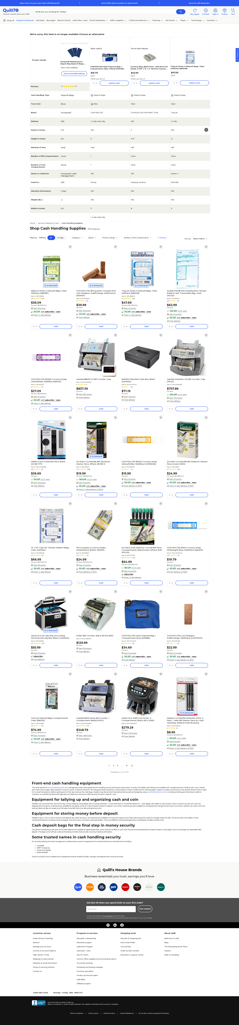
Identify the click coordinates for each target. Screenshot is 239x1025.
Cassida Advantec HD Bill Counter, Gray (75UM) (186, 380)
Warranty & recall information (45, 963)
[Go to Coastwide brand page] (90, 887)
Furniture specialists (85, 971)
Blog (166, 942)
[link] (70, 247)
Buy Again (51, 20)
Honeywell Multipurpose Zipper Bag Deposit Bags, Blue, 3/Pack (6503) (72, 64)
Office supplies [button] (116, 20)
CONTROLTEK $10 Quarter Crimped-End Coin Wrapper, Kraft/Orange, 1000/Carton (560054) (96, 293)
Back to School (64, 20)
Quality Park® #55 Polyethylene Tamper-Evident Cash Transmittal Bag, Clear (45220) (187, 293)
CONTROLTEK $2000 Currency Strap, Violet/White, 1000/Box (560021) (49, 380)
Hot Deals (40, 20)
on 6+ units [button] (182, 311)
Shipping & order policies (43, 959)
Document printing (84, 963)
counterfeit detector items (157, 792)
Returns (36, 942)
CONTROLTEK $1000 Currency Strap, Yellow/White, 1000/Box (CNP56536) (139, 462)
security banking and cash (58, 787)
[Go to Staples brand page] (125, 887)
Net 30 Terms (82, 955)
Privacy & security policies (44, 967)
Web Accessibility (171, 955)
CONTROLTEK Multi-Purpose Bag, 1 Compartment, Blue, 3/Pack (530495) (107, 68)
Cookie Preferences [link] (127, 1013)
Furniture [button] (211, 20)
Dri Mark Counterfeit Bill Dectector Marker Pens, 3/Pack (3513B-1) (93, 462)
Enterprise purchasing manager (90, 967)
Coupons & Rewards (25, 20)
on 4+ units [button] (181, 738)
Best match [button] (199, 238)
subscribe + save (80, 20)
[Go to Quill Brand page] (78, 887)
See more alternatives (74, 73)
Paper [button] (183, 20)
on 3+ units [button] (182, 395)
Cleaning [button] (156, 20)
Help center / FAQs (41, 955)
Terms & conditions (76, 1013)
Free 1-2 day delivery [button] (42, 315)
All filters (163, 238)
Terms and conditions (107, 916)
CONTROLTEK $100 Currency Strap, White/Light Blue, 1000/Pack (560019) (185, 548)
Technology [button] (196, 20)
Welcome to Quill (171, 938)
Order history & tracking (43, 938)
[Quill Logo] (11, 10)
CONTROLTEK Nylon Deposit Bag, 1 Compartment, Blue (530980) (139, 636)
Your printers (125, 947)
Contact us (37, 971)
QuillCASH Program (85, 947)
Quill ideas (81, 979)
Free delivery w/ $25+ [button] (133, 486)
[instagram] (108, 925)
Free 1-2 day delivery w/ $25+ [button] (91, 489)
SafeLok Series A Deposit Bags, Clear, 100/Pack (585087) (49, 292)
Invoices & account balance (44, 951)
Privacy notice (93, 1013)
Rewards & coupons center (132, 955)
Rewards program (84, 942)
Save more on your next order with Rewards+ (40, 3)
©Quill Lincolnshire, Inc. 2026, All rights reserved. (64, 1004)
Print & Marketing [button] (97, 20)
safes (46, 818)
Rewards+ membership (86, 938)
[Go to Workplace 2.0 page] (161, 887)
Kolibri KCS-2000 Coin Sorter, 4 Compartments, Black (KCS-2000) (138, 719)
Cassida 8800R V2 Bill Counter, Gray (93, 379)
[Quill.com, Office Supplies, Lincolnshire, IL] (39, 1003)
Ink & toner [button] (170, 20)
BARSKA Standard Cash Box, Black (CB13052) (138, 380)
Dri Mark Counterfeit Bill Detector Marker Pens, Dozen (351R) (187, 462)
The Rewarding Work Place (175, 947)
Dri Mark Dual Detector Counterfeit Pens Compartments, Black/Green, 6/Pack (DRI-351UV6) (142, 550)
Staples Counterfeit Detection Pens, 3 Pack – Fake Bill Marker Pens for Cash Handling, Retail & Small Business (185, 720)
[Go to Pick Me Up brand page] (102, 887)
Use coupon (145, 909)
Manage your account (42, 947)
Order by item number (129, 951)
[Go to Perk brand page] (114, 887)
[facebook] (122, 925)
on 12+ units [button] (92, 479)
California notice (109, 1013)
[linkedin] (115, 925)
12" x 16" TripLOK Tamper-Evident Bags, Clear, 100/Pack (50, 548)
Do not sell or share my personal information (154, 1013)
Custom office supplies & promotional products (96, 959)
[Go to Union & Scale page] (149, 887)
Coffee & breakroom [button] (138, 20)
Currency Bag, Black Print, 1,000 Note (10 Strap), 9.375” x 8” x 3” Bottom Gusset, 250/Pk (149, 69)
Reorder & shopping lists (130, 938)
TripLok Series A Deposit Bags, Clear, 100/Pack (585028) (139, 292)
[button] (180, 11)
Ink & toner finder (127, 942)
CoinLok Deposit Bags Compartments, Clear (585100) (49, 719)
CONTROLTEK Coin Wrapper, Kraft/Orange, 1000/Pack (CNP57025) (184, 636)
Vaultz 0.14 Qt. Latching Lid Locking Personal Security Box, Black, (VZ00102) (50, 636)
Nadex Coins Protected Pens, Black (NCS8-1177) (48, 462)
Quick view (50, 281)
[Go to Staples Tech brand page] (137, 887)
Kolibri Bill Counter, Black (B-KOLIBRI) (94, 635)
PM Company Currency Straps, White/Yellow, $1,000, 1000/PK (91, 548)
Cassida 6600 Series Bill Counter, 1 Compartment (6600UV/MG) (92, 719)
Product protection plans (87, 975)
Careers (167, 951)
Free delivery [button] (84, 317)
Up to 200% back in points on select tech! (119, 3)
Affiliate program (84, 984)
